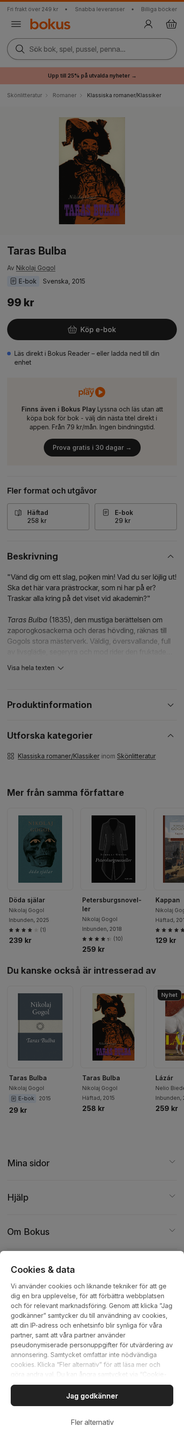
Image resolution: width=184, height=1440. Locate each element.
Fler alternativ (92, 1422)
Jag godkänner (92, 1395)
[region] (92, 1345)
